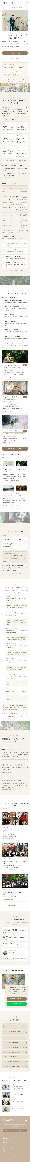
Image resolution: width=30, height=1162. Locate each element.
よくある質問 (15, 74)
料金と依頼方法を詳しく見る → (15, 574)
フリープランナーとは (8, 67)
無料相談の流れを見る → (8, 789)
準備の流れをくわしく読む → (15, 716)
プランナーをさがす (7, 1140)
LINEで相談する (16, 1004)
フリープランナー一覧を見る (15, 448)
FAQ (4, 1149)
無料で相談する (15, 58)
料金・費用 (6, 71)
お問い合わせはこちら (15, 1126)
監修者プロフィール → (8, 958)
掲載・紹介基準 (7, 74)
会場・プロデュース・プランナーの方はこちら (15, 1130)
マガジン (5, 1151)
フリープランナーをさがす (8, 1147)
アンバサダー (5, 1145)
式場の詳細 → (6, 480)
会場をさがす (6, 1138)
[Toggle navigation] (27, 3)
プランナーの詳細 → (16, 480)
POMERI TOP (4, 7)
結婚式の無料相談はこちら (17, 999)
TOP (4, 1136)
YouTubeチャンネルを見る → (9, 772)
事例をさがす (6, 1142)
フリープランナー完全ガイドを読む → (15, 270)
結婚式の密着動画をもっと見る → (15, 905)
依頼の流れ (13, 71)
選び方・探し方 (19, 67)
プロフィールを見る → (8, 377)
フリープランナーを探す (15, 53)
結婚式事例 (20, 71)
